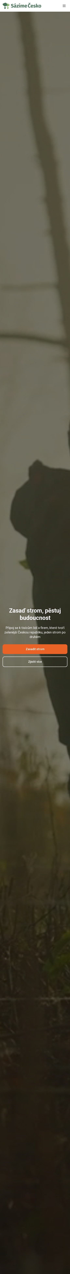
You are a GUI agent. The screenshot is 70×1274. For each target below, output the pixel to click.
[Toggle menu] (64, 6)
